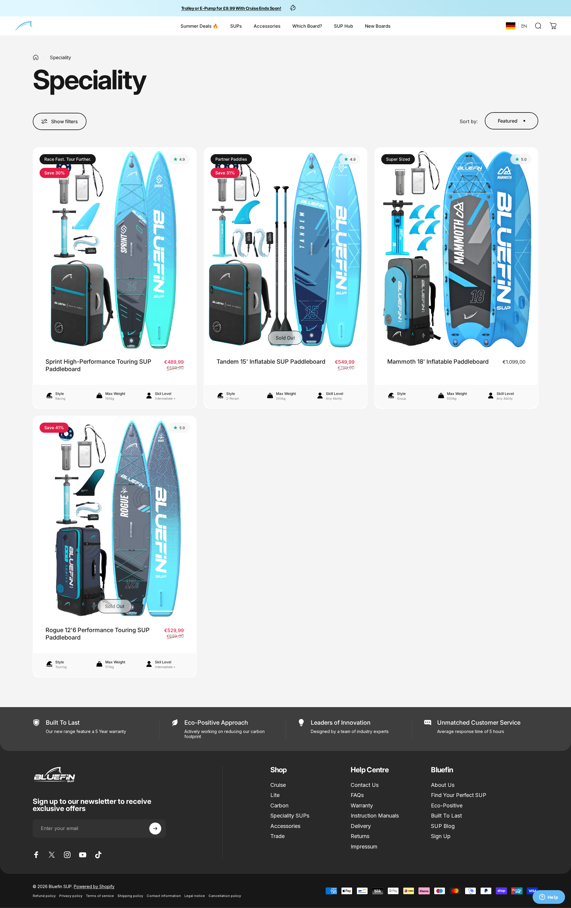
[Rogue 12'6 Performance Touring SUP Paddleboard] (115, 518)
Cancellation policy (224, 896)
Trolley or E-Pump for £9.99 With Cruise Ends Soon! (231, 8)
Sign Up (441, 836)
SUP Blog (443, 826)
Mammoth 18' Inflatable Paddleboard (438, 361)
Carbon (279, 805)
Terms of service (100, 896)
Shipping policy (130, 896)
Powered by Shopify (94, 886)
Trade (277, 836)
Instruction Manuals (375, 815)
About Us (442, 785)
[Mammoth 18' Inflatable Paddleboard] (456, 249)
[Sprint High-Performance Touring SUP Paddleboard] (115, 249)
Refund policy (44, 896)
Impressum (364, 846)
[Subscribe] (155, 828)
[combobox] (510, 25)
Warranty (362, 805)
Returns (360, 836)
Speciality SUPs (289, 815)
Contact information (164, 896)
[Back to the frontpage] (36, 57)
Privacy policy (70, 896)
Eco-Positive (446, 805)
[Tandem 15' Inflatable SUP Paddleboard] (286, 249)
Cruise (278, 785)
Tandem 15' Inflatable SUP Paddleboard (271, 361)
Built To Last (446, 815)
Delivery (361, 826)
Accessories (285, 826)
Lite (275, 795)
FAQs (357, 795)
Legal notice (194, 896)
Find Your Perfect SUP (458, 795)
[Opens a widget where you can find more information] (548, 897)
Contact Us (365, 785)
